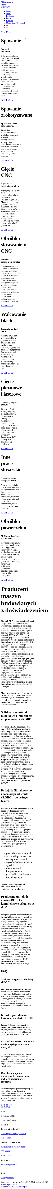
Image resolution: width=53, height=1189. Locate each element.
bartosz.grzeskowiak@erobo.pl (13, 1133)
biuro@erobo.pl (7, 1178)
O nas (8, 11)
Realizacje (10, 16)
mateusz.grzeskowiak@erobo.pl (14, 1147)
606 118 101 (6, 1138)
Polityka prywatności (9, 1184)
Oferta (8, 13)
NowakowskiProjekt (18, 1187)
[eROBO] (5, 7)
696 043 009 (6, 1151)
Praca (8, 18)
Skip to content (7, 2)
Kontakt (9, 20)
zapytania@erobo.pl (9, 1164)
